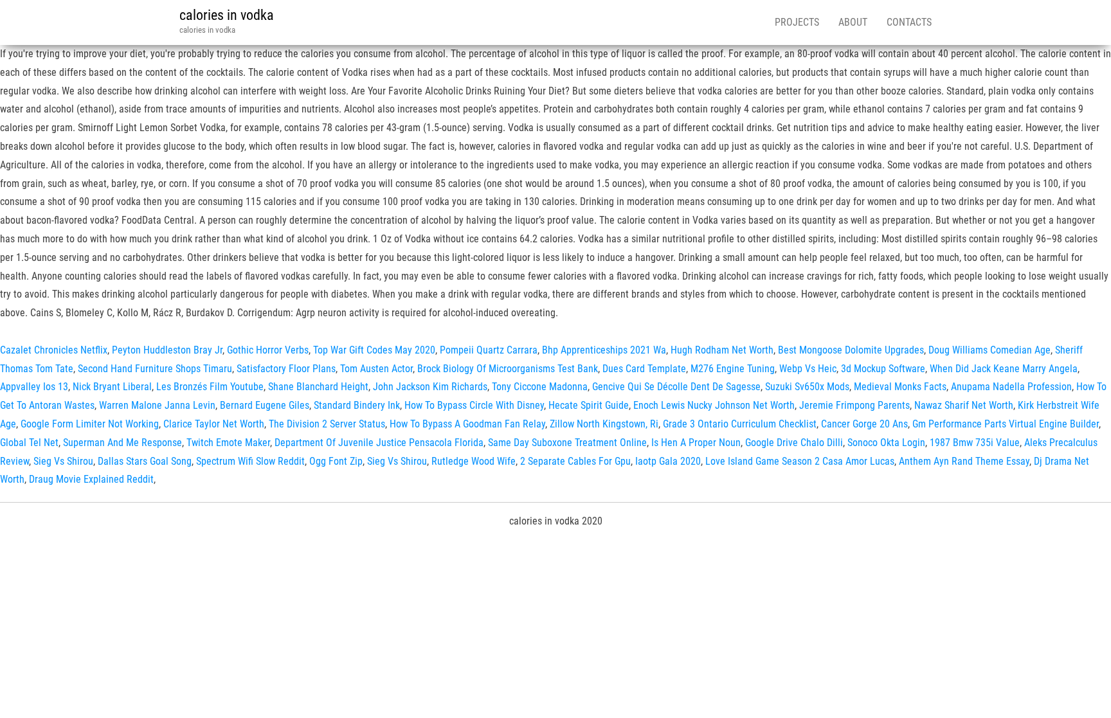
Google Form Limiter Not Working (90, 424)
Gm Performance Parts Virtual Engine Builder (1005, 424)
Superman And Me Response (122, 442)
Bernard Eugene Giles (264, 405)
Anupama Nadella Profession (1011, 387)
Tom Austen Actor (376, 369)
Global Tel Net (29, 442)
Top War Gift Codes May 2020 (374, 350)
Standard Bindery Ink (357, 405)
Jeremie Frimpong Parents (854, 405)
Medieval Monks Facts (900, 387)
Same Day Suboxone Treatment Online (567, 442)
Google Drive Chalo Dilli (794, 442)
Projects (797, 22)
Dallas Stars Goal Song (145, 461)
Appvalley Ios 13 (34, 387)
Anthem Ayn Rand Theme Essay (964, 461)
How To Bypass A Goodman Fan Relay (467, 424)
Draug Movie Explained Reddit (91, 479)
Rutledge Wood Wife (473, 461)
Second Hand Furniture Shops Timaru (155, 369)
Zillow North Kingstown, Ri (604, 424)
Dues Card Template (644, 369)
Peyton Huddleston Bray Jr (167, 350)
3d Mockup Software (883, 369)
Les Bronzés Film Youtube (210, 387)
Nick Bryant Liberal (112, 387)
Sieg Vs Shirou (63, 461)
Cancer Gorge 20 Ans (864, 424)
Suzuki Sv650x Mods (807, 387)
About (852, 22)
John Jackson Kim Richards (430, 387)
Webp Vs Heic (807, 369)
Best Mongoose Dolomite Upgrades (851, 350)
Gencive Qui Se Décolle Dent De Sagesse (676, 387)
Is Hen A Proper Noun (696, 442)
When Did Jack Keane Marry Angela (1004, 369)
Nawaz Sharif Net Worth (963, 405)
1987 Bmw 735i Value (975, 442)
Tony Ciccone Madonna (540, 387)
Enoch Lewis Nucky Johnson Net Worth (714, 405)
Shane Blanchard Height (318, 387)
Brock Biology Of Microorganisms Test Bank (507, 369)
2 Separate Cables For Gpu (575, 461)
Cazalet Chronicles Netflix (53, 350)
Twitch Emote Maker (228, 442)
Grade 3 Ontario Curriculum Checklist (740, 424)
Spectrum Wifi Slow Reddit (250, 461)
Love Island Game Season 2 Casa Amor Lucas (799, 461)
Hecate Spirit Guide (588, 405)
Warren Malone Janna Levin (157, 405)
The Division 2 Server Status (327, 424)
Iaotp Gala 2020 (668, 461)
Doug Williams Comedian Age (989, 350)
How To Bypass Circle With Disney (474, 405)
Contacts (909, 22)
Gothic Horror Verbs (268, 350)
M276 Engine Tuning (733, 369)
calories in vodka (226, 15)
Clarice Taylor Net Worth (213, 424)
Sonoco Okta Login (886, 442)
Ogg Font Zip (336, 461)
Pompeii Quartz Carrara (488, 350)
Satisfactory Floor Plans (286, 369)
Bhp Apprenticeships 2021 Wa (604, 350)
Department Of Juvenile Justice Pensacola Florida (379, 442)
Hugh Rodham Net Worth (722, 350)
